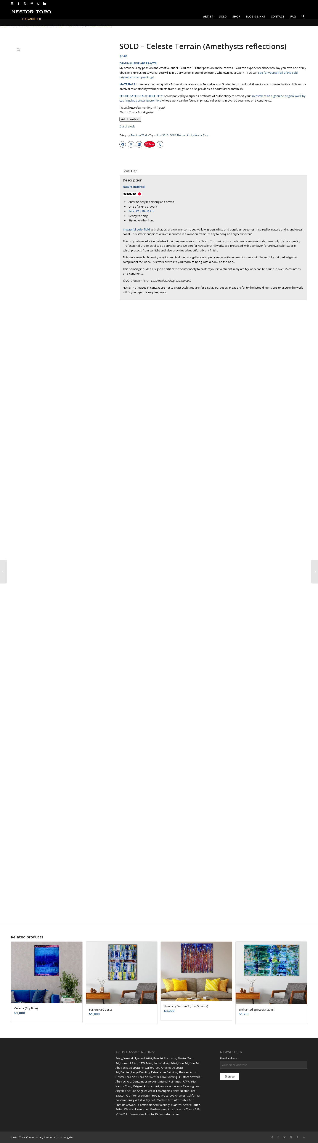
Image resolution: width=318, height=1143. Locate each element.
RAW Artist (145, 1063)
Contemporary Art (144, 1081)
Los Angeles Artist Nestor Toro (176, 1091)
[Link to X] (25, 3)
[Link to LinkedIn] (44, 3)
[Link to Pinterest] (31, 3)
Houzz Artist (160, 1095)
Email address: (229, 1058)
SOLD (165, 135)
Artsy (119, 1058)
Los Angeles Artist (143, 1091)
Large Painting (140, 1072)
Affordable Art (183, 1100)
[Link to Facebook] (18, 3)
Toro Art (143, 1077)
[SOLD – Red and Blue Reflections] (314, 571)
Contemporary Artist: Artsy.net (135, 1100)
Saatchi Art (123, 1095)
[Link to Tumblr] (38, 3)
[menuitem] (208, 16)
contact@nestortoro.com (162, 1114)
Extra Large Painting (164, 1072)
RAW (186, 1081)
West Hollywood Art (137, 1109)
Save (151, 144)
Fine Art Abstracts (164, 1058)
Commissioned (148, 1105)
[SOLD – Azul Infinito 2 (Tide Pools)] (3, 571)
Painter (125, 1072)
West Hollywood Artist (138, 1058)
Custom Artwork (189, 1077)
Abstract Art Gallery (141, 1068)
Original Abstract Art (146, 1086)
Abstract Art (123, 1081)
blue (158, 135)
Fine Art (183, 1063)
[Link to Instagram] (12, 3)
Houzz (124, 1063)
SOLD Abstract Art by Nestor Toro (189, 135)
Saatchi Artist (181, 1105)
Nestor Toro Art (125, 1077)
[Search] (303, 16)
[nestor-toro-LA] (31, 16)
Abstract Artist (187, 1072)
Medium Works (140, 135)
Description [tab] (130, 170)
